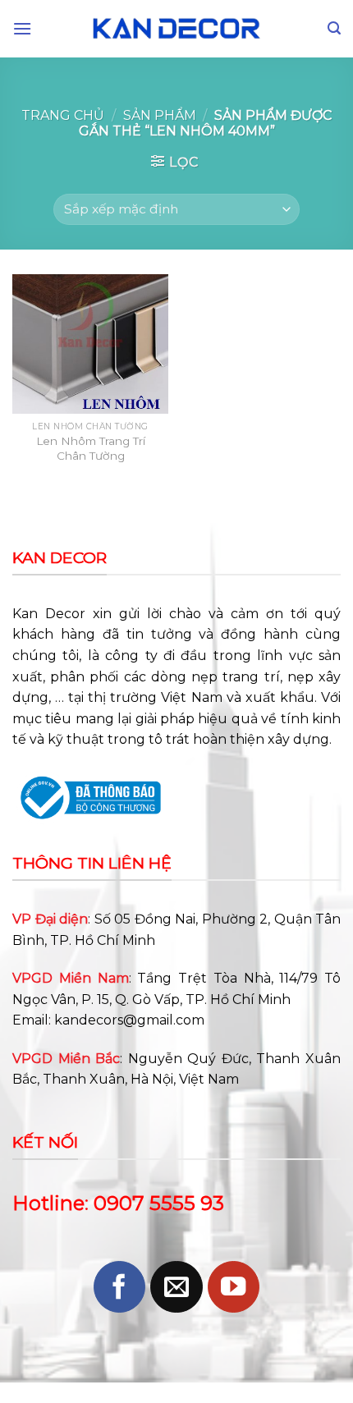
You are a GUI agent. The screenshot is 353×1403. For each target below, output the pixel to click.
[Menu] (22, 28)
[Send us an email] (176, 1287)
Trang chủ (62, 115)
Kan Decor (48, 613)
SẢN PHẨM (159, 115)
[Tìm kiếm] (334, 28)
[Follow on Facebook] (119, 1287)
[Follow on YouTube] (233, 1287)
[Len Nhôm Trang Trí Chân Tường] (90, 343)
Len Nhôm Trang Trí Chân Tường (90, 448)
